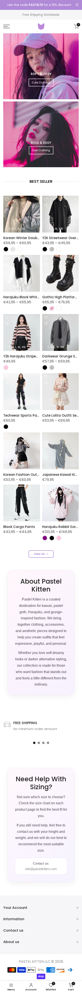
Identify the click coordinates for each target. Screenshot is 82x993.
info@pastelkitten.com (41, 869)
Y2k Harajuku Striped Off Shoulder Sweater (39, 356)
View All (39, 554)
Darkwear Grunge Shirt (61, 356)
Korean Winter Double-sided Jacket (33, 238)
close (77, 4)
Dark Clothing (41, 150)
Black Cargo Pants (19, 526)
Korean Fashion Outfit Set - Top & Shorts (37, 474)
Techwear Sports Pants (23, 415)
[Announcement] (39, 5)
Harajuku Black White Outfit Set (29, 297)
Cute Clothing (41, 82)
